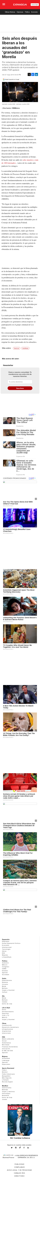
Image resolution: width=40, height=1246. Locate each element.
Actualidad (6, 1058)
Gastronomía (6, 1087)
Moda (4, 986)
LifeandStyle (6, 957)
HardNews (25, 348)
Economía (34, 12)
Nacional (16, 348)
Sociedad (5, 974)
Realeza (5, 982)
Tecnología (6, 949)
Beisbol (5, 1072)
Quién (4, 978)
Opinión (5, 972)
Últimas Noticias (10, 12)
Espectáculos (7, 980)
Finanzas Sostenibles (10, 1047)
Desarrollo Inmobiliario (10, 1027)
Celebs (4, 1002)
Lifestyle (5, 1080)
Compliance (19, 1167)
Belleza (5, 988)
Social (4, 1041)
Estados (5, 970)
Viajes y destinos (8, 1091)
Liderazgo (6, 1060)
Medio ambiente (8, 1039)
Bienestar (5, 1095)
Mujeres (5, 955)
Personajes (6, 1093)
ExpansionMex (25, 1148)
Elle (3, 996)
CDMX (4, 969)
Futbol (4, 1070)
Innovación (6, 1048)
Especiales (6, 1064)
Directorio (19, 1176)
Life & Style (6, 1008)
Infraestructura (7, 1029)
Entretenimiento (8, 1011)
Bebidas (5, 1089)
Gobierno (5, 963)
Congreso (5, 966)
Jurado (4, 1099)
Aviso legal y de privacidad (19, 1170)
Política (27, 12)
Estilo (4, 1009)
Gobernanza (6, 1043)
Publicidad (19, 1164)
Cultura (4, 992)
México (4, 965)
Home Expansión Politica (11, 943)
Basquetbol (6, 1076)
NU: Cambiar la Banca (20, 1138)
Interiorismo (6, 1033)
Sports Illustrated (8, 1068)
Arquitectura (6, 1031)
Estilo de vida (7, 1004)
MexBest (5, 1086)
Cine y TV (5, 1015)
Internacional (7, 947)
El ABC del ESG (7, 1050)
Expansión (6, 939)
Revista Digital (34, 4)
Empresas (20, 12)
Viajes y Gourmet (8, 990)
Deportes (5, 1013)
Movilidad (5, 1044)
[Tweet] (29, 74)
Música (4, 1017)
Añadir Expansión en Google (12, 79)
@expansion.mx (20, 1147)
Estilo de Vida (7, 1097)
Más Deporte (6, 1078)
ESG (3, 953)
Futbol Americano (8, 1074)
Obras (4, 951)
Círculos (5, 984)
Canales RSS (19, 1173)
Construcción (7, 1025)
